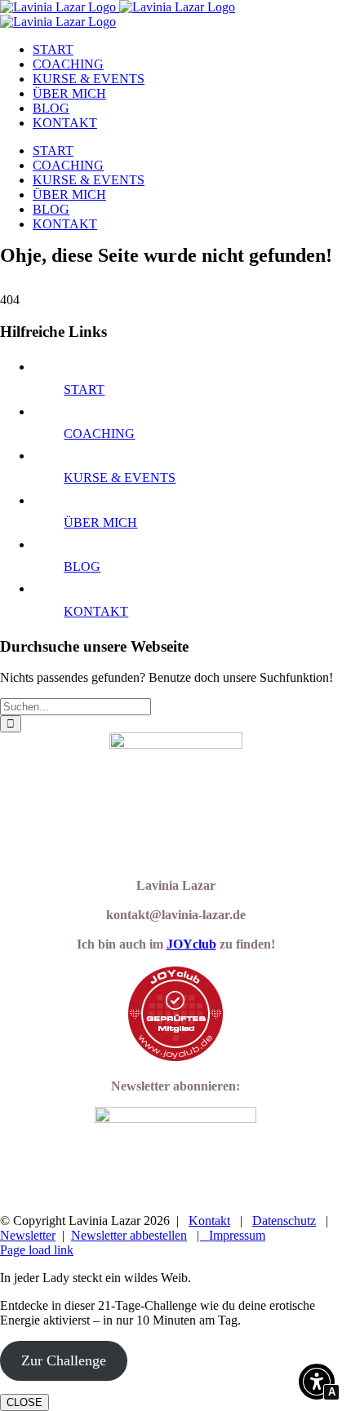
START (84, 389)
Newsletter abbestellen (129, 1235)
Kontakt (209, 1220)
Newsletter (28, 1235)
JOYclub (191, 944)
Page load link (36, 1250)
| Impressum (231, 1235)
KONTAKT (96, 611)
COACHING (99, 433)
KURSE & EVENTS (120, 477)
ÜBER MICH (100, 522)
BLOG (82, 566)
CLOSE (24, 1402)
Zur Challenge (63, 1360)
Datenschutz (284, 1220)
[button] (317, 1383)
